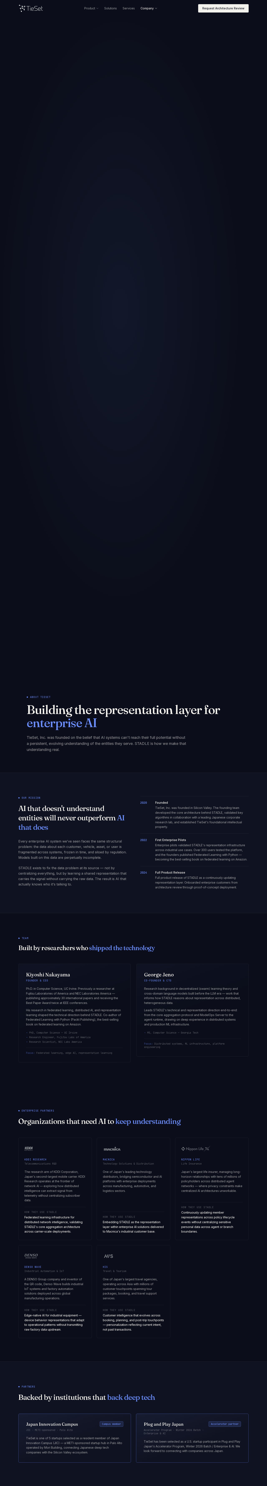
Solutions (110, 8)
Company (147, 8)
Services (129, 8)
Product (89, 8)
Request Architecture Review (223, 8)
